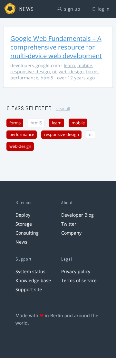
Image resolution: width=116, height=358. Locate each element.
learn (69, 65)
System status (30, 271)
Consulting (27, 233)
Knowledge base (33, 280)
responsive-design (30, 71)
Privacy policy (75, 271)
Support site (28, 289)
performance (24, 78)
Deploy (22, 215)
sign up (71, 9)
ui (54, 71)
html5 (47, 78)
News (21, 242)
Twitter (68, 224)
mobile (84, 65)
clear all (63, 109)
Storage (23, 224)
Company (71, 233)
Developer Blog (77, 215)
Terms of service (79, 280)
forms (92, 71)
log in (103, 9)
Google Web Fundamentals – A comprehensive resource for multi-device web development (56, 47)
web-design (71, 71)
